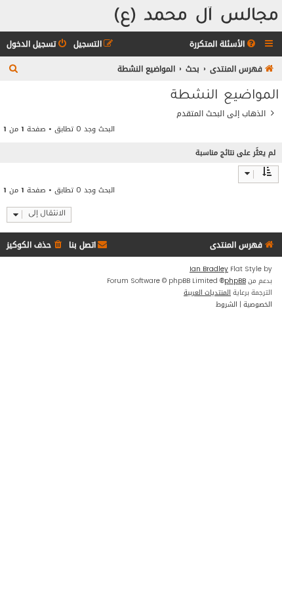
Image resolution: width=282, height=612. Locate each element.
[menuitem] (224, 44)
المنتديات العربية (207, 293)
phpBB (235, 281)
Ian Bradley (209, 269)
